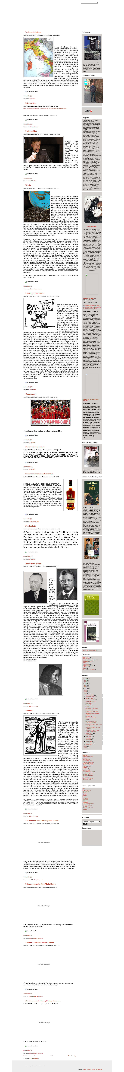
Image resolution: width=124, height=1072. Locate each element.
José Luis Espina (87, 769)
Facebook (64, 2)
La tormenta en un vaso (89, 771)
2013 (85, 686)
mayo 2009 (89, 738)
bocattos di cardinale (88, 669)
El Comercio (86, 791)
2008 (85, 746)
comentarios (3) (27, 877)
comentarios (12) (27, 703)
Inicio (52, 1056)
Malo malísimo (31, 131)
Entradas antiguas (73, 1056)
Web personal (44, 2)
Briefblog (85, 758)
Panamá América (87, 805)
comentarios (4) (27, 178)
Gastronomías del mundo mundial (39, 473)
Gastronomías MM (34, 521)
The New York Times (88, 807)
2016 (85, 682)
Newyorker (85, 802)
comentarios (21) (27, 466)
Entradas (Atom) (35, 1058)
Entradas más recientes (29, 1056)
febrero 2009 (89, 743)
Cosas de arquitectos (88, 762)
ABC (84, 788)
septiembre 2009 (90, 700)
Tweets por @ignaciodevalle (90, 650)
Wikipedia (73, 2)
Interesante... (30, 103)
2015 (85, 683)
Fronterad (85, 797)
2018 (85, 678)
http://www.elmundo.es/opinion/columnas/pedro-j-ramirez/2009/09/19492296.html (44, 108)
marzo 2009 (89, 741)
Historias (85, 667)
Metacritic (85, 801)
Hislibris (85, 767)
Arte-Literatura (32, 181)
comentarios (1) (27, 935)
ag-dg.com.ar (99, 1069)
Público (85, 806)
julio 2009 (88, 734)
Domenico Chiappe (88, 763)
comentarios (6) (27, 440)
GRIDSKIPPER (87, 766)
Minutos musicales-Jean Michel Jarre (40, 884)
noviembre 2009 (90, 696)
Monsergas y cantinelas (34, 293)
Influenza (29, 710)
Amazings (85, 755)
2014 (85, 685)
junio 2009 (89, 736)
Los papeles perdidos (88, 773)
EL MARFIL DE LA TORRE (58, 18)
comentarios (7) (27, 286)
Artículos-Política (33, 127)
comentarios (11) (27, 124)
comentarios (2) (27, 1050)
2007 (85, 748)
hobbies (93, 1069)
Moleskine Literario (88, 775)
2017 (85, 680)
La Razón (85, 799)
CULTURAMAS (87, 790)
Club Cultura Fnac (87, 760)
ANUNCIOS (32, 442)
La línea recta (86, 770)
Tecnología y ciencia (88, 778)
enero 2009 (89, 744)
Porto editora (86, 777)
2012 (85, 688)
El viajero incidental (88, 765)
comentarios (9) (27, 96)
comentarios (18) (27, 387)
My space (54, 2)
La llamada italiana (33, 32)
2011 (85, 690)
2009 (85, 693)
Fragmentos (32, 98)
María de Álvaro (87, 774)
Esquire (85, 795)
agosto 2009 (89, 733)
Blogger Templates (87, 1069)
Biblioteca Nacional (88, 756)
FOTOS (85, 662)
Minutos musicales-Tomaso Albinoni (39, 942)
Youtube (85, 809)
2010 (85, 691)
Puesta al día (30, 526)
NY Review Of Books (88, 803)
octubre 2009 (89, 698)
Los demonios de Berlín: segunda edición (41, 820)
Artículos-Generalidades (35, 289)
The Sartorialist (87, 779)
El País (84, 794)
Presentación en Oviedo (35, 446)
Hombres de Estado (33, 563)
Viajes (84, 668)
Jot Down (85, 798)
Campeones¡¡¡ (31, 394)
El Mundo (85, 793)
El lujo (28, 185)
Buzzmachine (86, 759)
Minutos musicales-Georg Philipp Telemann (43, 1000)
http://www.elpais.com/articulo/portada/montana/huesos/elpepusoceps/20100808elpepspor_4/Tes (92, 307)
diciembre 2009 (90, 695)
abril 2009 (88, 739)
